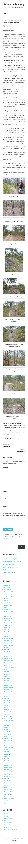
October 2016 (8, 643)
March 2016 (7, 654)
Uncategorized (8, 827)
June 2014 (7, 701)
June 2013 (7, 727)
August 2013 (7, 723)
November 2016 (8, 641)
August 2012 (7, 750)
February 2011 (8, 787)
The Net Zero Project (9, 825)
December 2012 (8, 741)
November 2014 (8, 690)
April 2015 (7, 678)
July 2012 (7, 752)
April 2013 (7, 732)
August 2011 (7, 776)
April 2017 (7, 630)
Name (5, 492)
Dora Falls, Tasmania (8, 564)
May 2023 (7, 610)
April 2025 (7, 603)
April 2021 (7, 621)
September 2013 (9, 721)
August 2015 (7, 670)
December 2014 (8, 687)
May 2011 (7, 783)
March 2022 (7, 616)
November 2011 (8, 770)
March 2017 (7, 632)
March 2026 (7, 589)
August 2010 (7, 801)
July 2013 (7, 725)
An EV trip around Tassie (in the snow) (13, 562)
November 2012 (8, 743)
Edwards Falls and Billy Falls (10, 559)
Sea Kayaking (8, 823)
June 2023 (7, 607)
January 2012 (8, 765)
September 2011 (9, 774)
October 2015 (8, 665)
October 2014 (8, 692)
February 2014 (8, 710)
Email (4, 499)
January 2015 (8, 685)
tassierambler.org (14, 4)
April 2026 (7, 587)
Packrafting (7, 820)
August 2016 (7, 647)
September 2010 (9, 799)
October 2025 (8, 594)
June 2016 (7, 652)
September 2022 (9, 612)
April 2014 (7, 705)
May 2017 (7, 627)
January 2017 (8, 636)
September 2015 (9, 667)
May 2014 (7, 703)
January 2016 (8, 658)
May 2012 (7, 756)
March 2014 (7, 707)
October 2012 (8, 745)
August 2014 (7, 696)
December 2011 (8, 767)
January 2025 (8, 605)
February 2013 (8, 736)
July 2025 (7, 601)
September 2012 (9, 747)
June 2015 (7, 674)
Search (4, 543)
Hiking (6, 816)
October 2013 (8, 718)
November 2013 (8, 716)
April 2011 (7, 785)
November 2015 (8, 663)
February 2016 (8, 656)
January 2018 (8, 623)
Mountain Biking (17, 20)
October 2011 (8, 772)
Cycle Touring (7, 814)
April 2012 (7, 758)
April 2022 (7, 614)
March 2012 (7, 761)
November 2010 (8, 794)
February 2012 (8, 763)
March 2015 (7, 681)
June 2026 (7, 585)
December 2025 (8, 592)
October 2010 (8, 796)
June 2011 (7, 781)
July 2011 (7, 779)
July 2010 (7, 803)
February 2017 (8, 634)
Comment (6, 468)
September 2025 (9, 596)
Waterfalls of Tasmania (10, 829)
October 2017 (8, 625)
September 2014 (9, 694)
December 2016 (8, 638)
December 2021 (8, 618)
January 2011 (8, 790)
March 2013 (7, 734)
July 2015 (7, 672)
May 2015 (7, 676)
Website (5, 506)
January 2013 (8, 738)
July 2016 (7, 650)
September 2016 (9, 645)
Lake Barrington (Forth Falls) (10, 572)
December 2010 (8, 792)
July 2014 (7, 698)
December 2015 (8, 661)
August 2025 (7, 598)
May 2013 (7, 730)
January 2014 (8, 712)
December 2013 (8, 714)
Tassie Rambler (16, 26)
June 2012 (7, 754)
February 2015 (8, 683)
